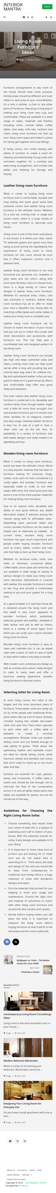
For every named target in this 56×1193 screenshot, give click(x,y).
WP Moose (23, 1185)
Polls (39, 1170)
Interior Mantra (13, 7)
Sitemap (25, 1174)
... (18, 1026)
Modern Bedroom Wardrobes (21, 1060)
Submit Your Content (16, 1179)
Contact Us (22, 1170)
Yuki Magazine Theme (35, 1182)
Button (47, 6)
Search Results (13, 1174)
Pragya (21, 60)
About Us (11, 1170)
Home (32, 1170)
